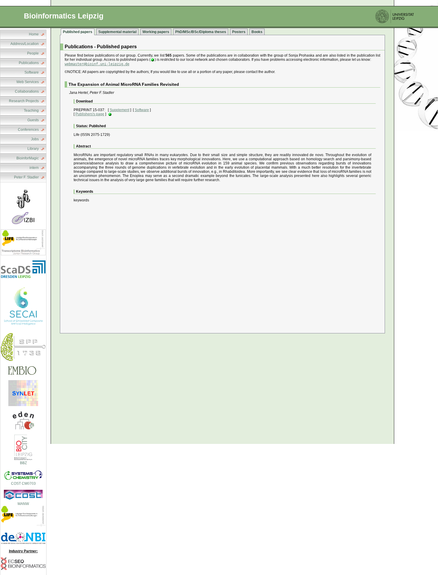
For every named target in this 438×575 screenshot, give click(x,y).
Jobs (35, 139)
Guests (33, 120)
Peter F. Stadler (26, 177)
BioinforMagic (27, 158)
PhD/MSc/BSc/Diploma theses (200, 32)
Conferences (28, 130)
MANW (23, 504)
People (33, 53)
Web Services (27, 82)
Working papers (155, 32)
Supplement (119, 110)
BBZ (23, 463)
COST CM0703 (23, 483)
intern (34, 168)
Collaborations (27, 91)
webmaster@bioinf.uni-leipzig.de (97, 64)
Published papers (77, 32)
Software (31, 72)
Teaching (31, 110)
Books (257, 32)
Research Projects (24, 101)
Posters (239, 32)
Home (34, 34)
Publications (29, 63)
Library (33, 149)
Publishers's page (89, 114)
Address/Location (24, 44)
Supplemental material (117, 32)
